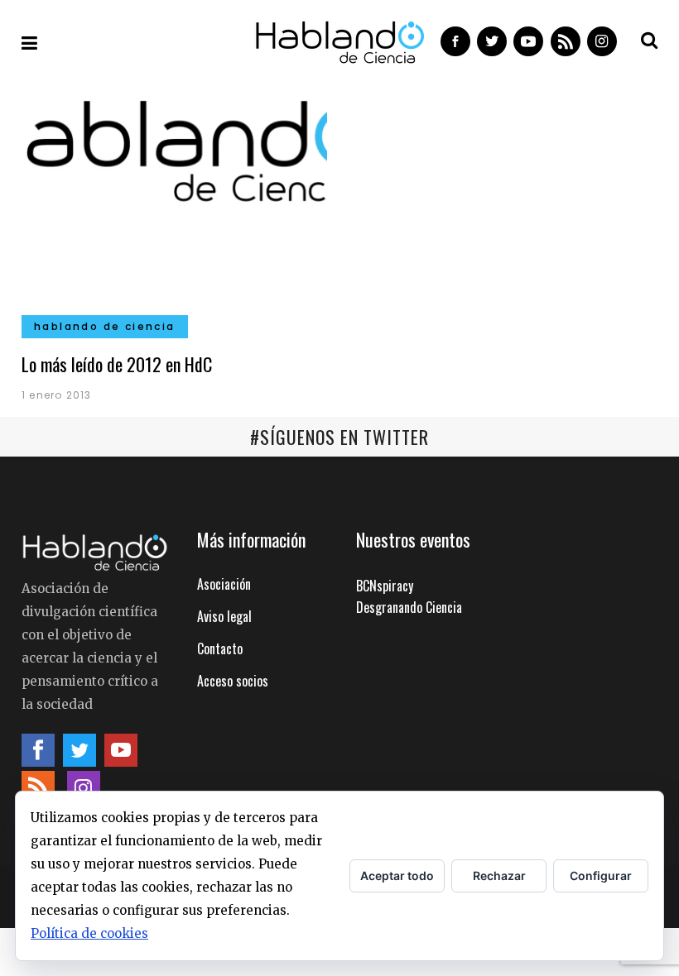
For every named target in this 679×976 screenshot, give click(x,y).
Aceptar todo (397, 875)
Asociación (224, 584)
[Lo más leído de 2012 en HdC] (174, 209)
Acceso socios (232, 681)
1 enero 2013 (56, 395)
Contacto (220, 648)
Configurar (601, 875)
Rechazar (499, 875)
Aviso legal (224, 616)
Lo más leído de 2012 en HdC (117, 364)
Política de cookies (89, 933)
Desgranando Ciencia (409, 607)
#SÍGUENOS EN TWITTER (339, 436)
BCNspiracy (384, 586)
